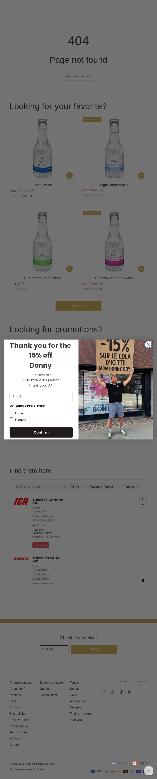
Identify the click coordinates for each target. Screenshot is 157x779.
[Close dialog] (148, 344)
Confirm (41, 432)
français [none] (123, 763)
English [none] (143, 763)
